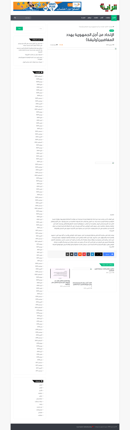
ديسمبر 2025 (38, 98)
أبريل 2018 (39, 351)
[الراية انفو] (108, 8)
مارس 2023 (39, 189)
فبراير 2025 (39, 125)
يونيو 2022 (39, 214)
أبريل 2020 (39, 285)
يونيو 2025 (39, 114)
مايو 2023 (39, 183)
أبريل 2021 (39, 252)
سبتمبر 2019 (39, 304)
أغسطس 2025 (38, 109)
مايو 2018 (39, 348)
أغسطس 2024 (38, 142)
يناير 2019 (39, 326)
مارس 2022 (39, 222)
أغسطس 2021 (38, 241)
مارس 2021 (39, 255)
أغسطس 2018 (38, 340)
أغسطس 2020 (38, 274)
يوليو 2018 (39, 343)
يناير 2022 (39, 227)
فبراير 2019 (39, 324)
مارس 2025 (39, 123)
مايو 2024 (39, 150)
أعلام (40, 385)
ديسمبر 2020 (38, 263)
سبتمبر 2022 (38, 205)
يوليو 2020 (39, 277)
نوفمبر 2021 (39, 233)
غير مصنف (39, 407)
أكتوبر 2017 (39, 368)
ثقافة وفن (39, 398)
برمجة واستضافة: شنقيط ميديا (84, 426)
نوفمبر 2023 (38, 167)
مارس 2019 (39, 321)
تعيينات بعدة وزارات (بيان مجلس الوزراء (32, 62)
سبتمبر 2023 (38, 172)
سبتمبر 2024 (38, 139)
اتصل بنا (83, 17)
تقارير (40, 396)
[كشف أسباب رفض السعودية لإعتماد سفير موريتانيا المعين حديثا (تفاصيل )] (82, 274)
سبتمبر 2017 (39, 370)
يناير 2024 (39, 161)
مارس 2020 (39, 288)
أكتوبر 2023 (39, 170)
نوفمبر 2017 (39, 365)
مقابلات (108, 17)
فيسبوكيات (39, 409)
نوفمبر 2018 (39, 332)
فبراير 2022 (39, 225)
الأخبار (113, 17)
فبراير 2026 (39, 92)
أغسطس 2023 (38, 175)
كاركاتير (40, 412)
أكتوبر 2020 (39, 269)
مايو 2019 (39, 315)
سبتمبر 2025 (38, 106)
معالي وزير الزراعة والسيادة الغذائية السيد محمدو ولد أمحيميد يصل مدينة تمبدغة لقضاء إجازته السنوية (29, 50)
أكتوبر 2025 (39, 103)
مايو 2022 (39, 216)
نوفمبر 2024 (38, 134)
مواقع (89, 17)
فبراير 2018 (39, 357)
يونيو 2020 (39, 280)
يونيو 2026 (39, 81)
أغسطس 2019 (38, 307)
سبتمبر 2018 (39, 337)
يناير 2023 (39, 194)
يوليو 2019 (39, 310)
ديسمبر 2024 (38, 131)
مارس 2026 (39, 90)
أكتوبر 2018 (39, 335)
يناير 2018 (39, 359)
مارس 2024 (39, 156)
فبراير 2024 (39, 158)
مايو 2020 (39, 282)
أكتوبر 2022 (39, 203)
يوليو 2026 (39, 79)
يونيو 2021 (39, 247)
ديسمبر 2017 (39, 362)
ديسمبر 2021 (39, 230)
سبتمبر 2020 (38, 271)
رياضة (40, 404)
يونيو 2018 (39, 346)
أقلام (101, 17)
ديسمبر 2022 (38, 197)
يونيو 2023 (39, 181)
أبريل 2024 (39, 153)
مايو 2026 (39, 84)
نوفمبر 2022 (38, 200)
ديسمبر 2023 (38, 164)
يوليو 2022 (39, 211)
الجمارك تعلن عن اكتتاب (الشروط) (33, 54)
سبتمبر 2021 (39, 238)
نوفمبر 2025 (38, 101)
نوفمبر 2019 (39, 299)
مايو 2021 (39, 249)
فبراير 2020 (39, 291)
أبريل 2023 (39, 186)
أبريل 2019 (39, 318)
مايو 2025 (39, 117)
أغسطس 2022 (38, 208)
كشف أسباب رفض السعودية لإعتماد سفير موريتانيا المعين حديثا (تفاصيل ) (82, 284)
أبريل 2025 (39, 120)
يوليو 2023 (39, 178)
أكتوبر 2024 (39, 136)
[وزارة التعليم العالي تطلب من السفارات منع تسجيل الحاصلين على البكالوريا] (60, 273)
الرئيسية (111, 26)
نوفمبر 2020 (38, 266)
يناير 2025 (39, 128)
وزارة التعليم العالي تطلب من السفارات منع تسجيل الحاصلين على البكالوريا (60, 282)
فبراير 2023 (39, 192)
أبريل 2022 (39, 219)
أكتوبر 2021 (39, 236)
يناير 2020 (39, 293)
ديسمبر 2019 (39, 296)
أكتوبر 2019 (39, 302)
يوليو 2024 (39, 145)
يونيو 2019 (39, 313)
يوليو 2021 (39, 244)
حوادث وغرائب (38, 401)
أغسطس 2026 (38, 76)
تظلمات (96, 17)
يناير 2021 (39, 260)
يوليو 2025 (39, 112)
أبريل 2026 (39, 87)
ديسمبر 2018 (39, 329)
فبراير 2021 (39, 258)
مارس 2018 (39, 354)
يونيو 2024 (39, 147)
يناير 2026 (39, 95)
